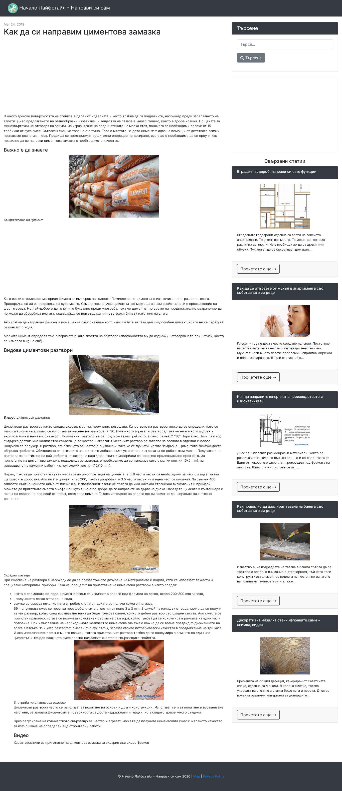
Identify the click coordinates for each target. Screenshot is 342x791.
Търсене (253, 57)
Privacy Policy (213, 776)
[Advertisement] (114, 78)
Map (196, 776)
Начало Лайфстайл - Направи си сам (64, 8)
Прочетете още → (258, 268)
